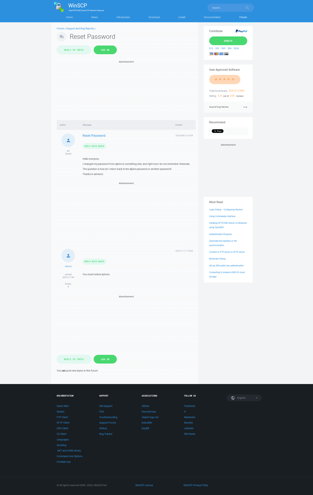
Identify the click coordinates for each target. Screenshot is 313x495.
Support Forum (107, 422)
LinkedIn (189, 428)
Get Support (105, 406)
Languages (63, 439)
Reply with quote (94, 146)
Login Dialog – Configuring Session (226, 209)
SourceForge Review (219, 107)
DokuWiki (147, 422)
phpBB (145, 428)
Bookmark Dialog (217, 258)
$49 (223, 48)
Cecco (68, 266)
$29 (217, 48)
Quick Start (62, 406)
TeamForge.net (150, 417)
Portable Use (64, 461)
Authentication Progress (220, 234)
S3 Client (61, 434)
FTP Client (62, 417)
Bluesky (188, 422)
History (103, 428)
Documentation (212, 17)
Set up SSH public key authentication (226, 265)
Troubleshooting (108, 417)
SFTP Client (63, 422)
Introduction (123, 17)
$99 (229, 48)
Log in (105, 49)
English (241, 397)
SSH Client (62, 428)
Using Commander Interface (222, 216)
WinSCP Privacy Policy (195, 485)
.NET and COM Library (69, 450)
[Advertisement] (126, 89)
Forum (243, 17)
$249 (236, 48)
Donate (228, 40)
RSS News (189, 434)
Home (69, 17)
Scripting (61, 445)
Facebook (189, 406)
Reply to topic (74, 49)
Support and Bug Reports (80, 28)
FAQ (101, 411)
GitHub (145, 406)
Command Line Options (69, 456)
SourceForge (149, 411)
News (94, 17)
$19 (211, 48)
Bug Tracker (105, 434)
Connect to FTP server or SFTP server (227, 252)
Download (154, 17)
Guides (60, 411)
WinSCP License (144, 485)
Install (182, 17)
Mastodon (189, 417)
